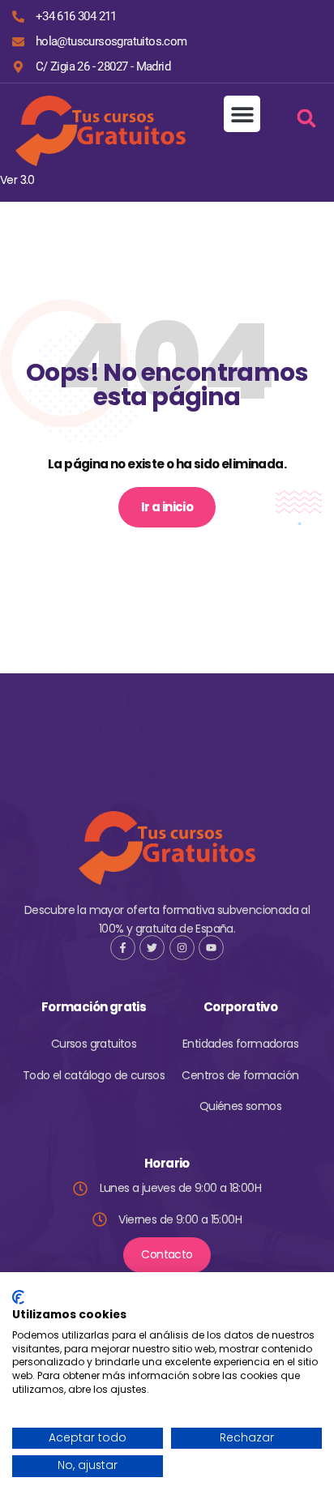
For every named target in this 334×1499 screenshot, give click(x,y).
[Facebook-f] (122, 947)
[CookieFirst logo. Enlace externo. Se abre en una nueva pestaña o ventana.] (18, 1297)
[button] (242, 114)
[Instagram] (182, 947)
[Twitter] (152, 947)
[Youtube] (211, 947)
